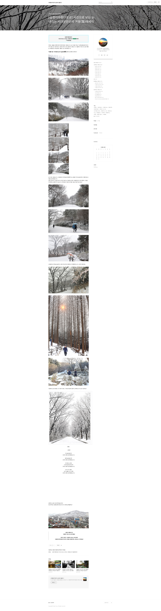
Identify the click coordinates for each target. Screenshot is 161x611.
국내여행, (103, 112)
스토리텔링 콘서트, (97, 110)
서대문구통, (110, 107)
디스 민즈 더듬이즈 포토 (108, 593)
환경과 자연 (98, 68)
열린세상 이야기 (99, 83)
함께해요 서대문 (98, 81)
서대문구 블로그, (100, 114)
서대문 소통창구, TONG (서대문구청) (108, 583)
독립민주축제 (98, 96)
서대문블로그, (98, 112)
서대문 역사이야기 (99, 87)
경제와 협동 (98, 69)
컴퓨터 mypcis (107, 588)
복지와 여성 (98, 71)
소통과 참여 (98, 77)
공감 (105, 586)
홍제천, (101, 109)
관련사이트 (106, 602)
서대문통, (104, 114)
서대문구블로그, (96, 109)
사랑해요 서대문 (98, 64)
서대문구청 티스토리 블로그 (55, 2)
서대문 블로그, (100, 107)
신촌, (106, 110)
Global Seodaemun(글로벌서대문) (102, 99)
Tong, (95, 112)
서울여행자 (106, 590)
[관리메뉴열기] (159, 2)
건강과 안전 (98, 75)
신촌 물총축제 (98, 94)
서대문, (95, 114)
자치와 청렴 (98, 74)
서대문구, (95, 107)
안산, (105, 109)
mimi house (107, 596)
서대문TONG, (105, 107)
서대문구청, (103, 110)
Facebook (96, 132)
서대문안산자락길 (99, 91)
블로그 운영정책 (51, 602)
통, (103, 109)
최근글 (95, 120)
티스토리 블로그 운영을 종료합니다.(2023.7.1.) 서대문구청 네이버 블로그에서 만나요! (66, 580)
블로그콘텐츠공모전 (99, 97)
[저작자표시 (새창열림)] (61, 545)
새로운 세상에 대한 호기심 (108, 599)
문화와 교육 (98, 66)
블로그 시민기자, (96, 116)
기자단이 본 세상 (99, 84)
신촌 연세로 (98, 93)
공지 (95, 79)
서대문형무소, (107, 112)
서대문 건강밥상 (98, 86)
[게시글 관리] (54, 545)
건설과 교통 (98, 72)
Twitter (100, 132)
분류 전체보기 (97, 62)
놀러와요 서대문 (98, 89)
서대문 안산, (110, 110)
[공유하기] (52, 545)
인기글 (98, 120)
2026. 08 (103, 147)
